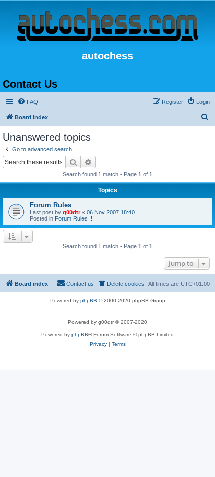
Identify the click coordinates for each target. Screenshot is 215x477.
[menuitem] (27, 101)
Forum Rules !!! (74, 218)
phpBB (88, 300)
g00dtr (71, 212)
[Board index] (107, 25)
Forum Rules (50, 205)
